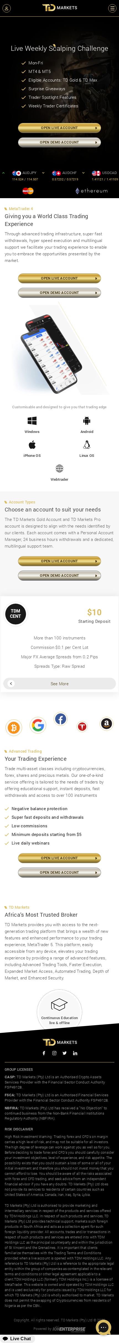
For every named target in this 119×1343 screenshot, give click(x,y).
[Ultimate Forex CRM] (69, 1328)
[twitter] (65, 1054)
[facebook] (44, 1054)
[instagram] (54, 1054)
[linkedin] (75, 1054)
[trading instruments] (14, 730)
